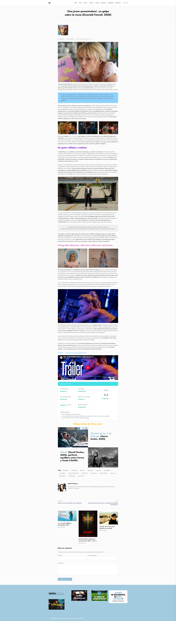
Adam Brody (65, 470)
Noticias (91, 2)
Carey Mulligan (73, 136)
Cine (80, 2)
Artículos (103, 2)
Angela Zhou (90, 470)
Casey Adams (62, 473)
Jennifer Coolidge (103, 473)
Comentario (61, 563)
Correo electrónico (92, 555)
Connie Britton (93, 473)
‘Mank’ (64, 452)
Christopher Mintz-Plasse (73, 473)
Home (75, 2)
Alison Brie (82, 470)
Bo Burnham (98, 470)
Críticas (97, 2)
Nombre (60, 555)
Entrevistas (118, 2)
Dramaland (110, 2)
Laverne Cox (112, 473)
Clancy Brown (84, 473)
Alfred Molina (74, 470)
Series (85, 2)
